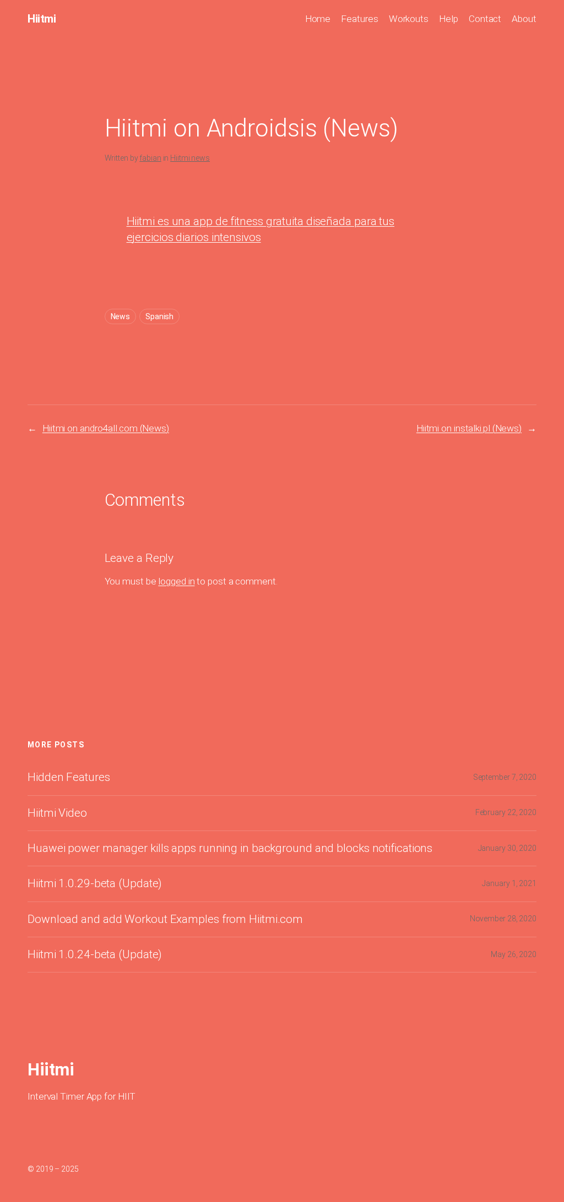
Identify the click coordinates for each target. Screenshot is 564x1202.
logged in (176, 581)
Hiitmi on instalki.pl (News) (469, 428)
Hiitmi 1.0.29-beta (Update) (95, 883)
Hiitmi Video (57, 813)
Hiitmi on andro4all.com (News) (105, 428)
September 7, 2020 (504, 777)
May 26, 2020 (513, 954)
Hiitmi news (190, 158)
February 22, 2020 (505, 812)
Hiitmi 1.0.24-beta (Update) (95, 954)
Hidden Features (69, 777)
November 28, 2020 (503, 918)
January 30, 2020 (507, 848)
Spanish (159, 316)
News (121, 316)
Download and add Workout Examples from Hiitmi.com (165, 919)
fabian (150, 158)
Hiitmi (42, 18)
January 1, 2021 (509, 883)
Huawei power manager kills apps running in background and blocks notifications (230, 848)
